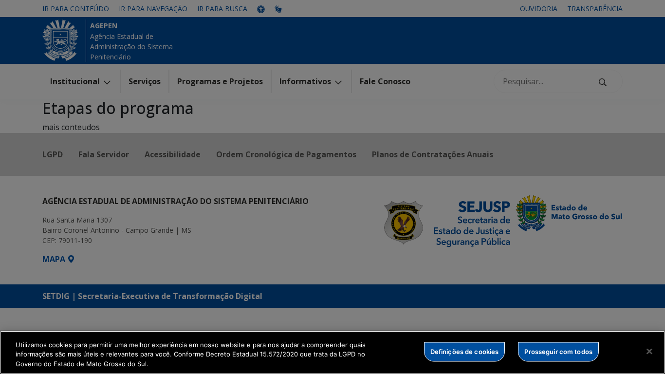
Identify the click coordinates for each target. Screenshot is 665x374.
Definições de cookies (464, 351)
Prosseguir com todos (558, 351)
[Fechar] (649, 351)
